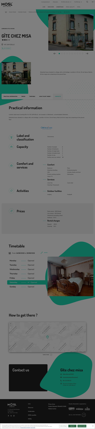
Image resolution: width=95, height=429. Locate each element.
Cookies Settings (63, 426)
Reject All (72, 426)
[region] (47, 426)
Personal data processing (25, 427)
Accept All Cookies (82, 426)
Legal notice (33, 427)
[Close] (93, 426)
